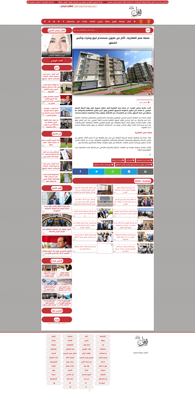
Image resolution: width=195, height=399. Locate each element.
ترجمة (53, 374)
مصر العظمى (69, 349)
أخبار (129, 21)
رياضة (107, 21)
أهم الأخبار (57, 188)
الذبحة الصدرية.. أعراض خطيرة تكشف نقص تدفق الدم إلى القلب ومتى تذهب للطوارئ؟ (52, 2)
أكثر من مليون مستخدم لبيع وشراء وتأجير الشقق (133, 164)
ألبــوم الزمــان (86, 374)
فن (78, 21)
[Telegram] (129, 171)
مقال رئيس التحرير (57, 30)
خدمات (103, 362)
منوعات (53, 344)
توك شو (86, 366)
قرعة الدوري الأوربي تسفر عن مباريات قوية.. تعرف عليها (113, 2)
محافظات (103, 349)
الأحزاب (69, 370)
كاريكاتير (53, 349)
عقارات (53, 366)
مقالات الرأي (86, 353)
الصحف (53, 353)
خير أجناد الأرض (86, 362)
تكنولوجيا (70, 344)
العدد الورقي (57, 60)
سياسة (122, 21)
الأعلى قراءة (57, 261)
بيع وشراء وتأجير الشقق (103, 164)
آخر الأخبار (56, 134)
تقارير (114, 21)
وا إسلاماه (102, 353)
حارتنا (86, 370)
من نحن (86, 378)
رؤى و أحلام (103, 366)
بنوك (53, 370)
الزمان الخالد (70, 357)
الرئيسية (103, 336)
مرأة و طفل (70, 366)
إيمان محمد (143, 102)
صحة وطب (71, 21)
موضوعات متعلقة (143, 181)
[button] (68, 46)
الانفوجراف (53, 362)
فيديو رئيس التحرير (86, 357)
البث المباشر (53, 357)
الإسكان (129, 160)
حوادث (84, 21)
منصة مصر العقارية (144, 160)
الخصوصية (53, 378)
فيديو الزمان (103, 357)
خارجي (100, 21)
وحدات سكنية (117, 160)
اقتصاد (92, 21)
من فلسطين (103, 378)
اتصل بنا (102, 383)
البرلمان (103, 374)
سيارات (102, 370)
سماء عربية (70, 362)
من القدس (70, 374)
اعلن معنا (70, 378)
